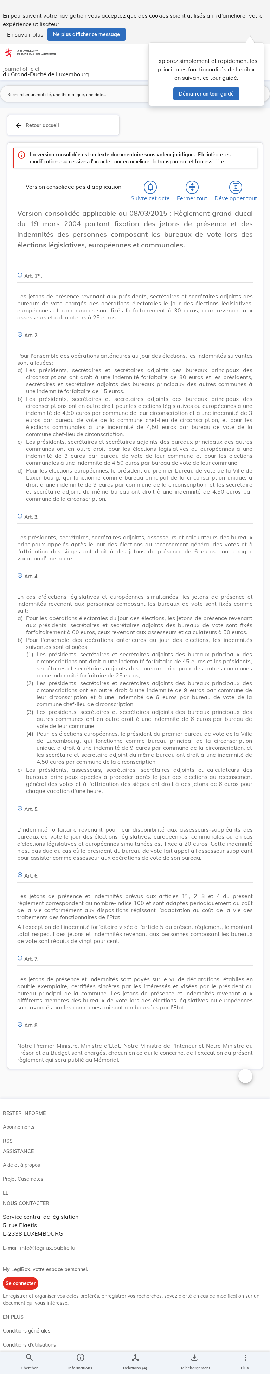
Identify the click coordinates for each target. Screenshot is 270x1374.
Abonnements (18, 1127)
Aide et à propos (21, 1165)
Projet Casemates (23, 1179)
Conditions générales (26, 1331)
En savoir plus (25, 34)
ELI (6, 1193)
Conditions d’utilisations (29, 1345)
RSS (8, 1141)
